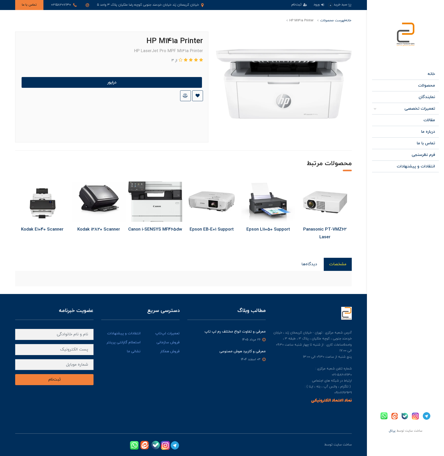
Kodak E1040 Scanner (42, 229)
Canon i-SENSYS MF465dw (155, 229)
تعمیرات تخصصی (419, 108)
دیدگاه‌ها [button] (309, 264)
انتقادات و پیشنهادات (416, 166)
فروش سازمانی (168, 342)
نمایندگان (427, 97)
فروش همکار (170, 351)
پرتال (392, 431)
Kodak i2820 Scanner (98, 229)
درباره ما (428, 132)
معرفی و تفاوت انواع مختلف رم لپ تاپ (235, 331)
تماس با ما (29, 5)
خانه (431, 74)
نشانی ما (134, 351)
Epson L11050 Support (268, 229)
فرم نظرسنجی (423, 155)
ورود (317, 4)
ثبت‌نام (297, 4)
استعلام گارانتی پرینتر (123, 342)
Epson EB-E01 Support (212, 229)
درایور (111, 82)
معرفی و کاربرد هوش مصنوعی (242, 351)
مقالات (429, 120)
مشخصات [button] (337, 264)
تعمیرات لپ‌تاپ (167, 333)
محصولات (426, 85)
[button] (340, 5)
